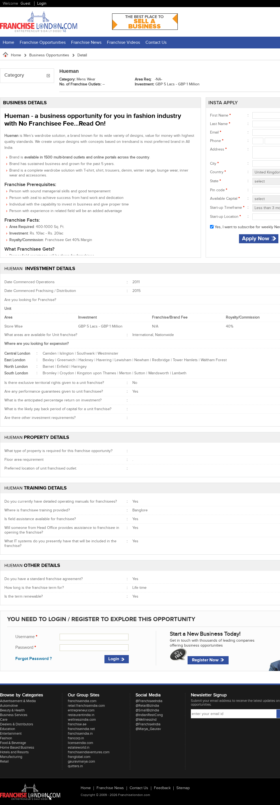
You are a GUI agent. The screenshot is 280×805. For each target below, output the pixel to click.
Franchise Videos (123, 42)
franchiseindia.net (81, 729)
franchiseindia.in (80, 733)
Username (26, 636)
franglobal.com (79, 757)
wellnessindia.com (82, 719)
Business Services (13, 715)
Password (25, 647)
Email (215, 132)
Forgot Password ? (33, 658)
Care (3, 719)
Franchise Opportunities (43, 42)
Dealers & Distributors (16, 724)
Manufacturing (11, 757)
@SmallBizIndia (147, 710)
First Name (220, 115)
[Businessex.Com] (145, 29)
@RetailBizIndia (147, 705)
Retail (4, 761)
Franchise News (86, 42)
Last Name (220, 124)
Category (14, 75)
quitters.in (75, 766)
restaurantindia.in (81, 715)
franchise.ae (77, 724)
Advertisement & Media (18, 701)
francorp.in (76, 738)
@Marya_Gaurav (148, 729)
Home (8, 42)
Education (7, 729)
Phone (216, 141)
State (215, 181)
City (214, 163)
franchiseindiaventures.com (89, 752)
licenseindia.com (80, 743)
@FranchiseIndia (148, 724)
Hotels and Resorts (14, 752)
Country (218, 172)
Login (41, 3)
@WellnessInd (146, 719)
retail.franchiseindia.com (86, 705)
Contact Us (156, 42)
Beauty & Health (12, 710)
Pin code (218, 190)
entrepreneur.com (81, 710)
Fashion (6, 738)
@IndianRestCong (149, 715)
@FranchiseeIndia (149, 701)
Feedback (162, 788)
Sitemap (183, 788)
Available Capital (225, 198)
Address (218, 149)
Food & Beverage (13, 743)
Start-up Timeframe (227, 207)
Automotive (9, 705)
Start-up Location (225, 217)
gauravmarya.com (81, 761)
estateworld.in (78, 747)
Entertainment (11, 733)
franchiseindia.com (82, 701)
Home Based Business (17, 747)
